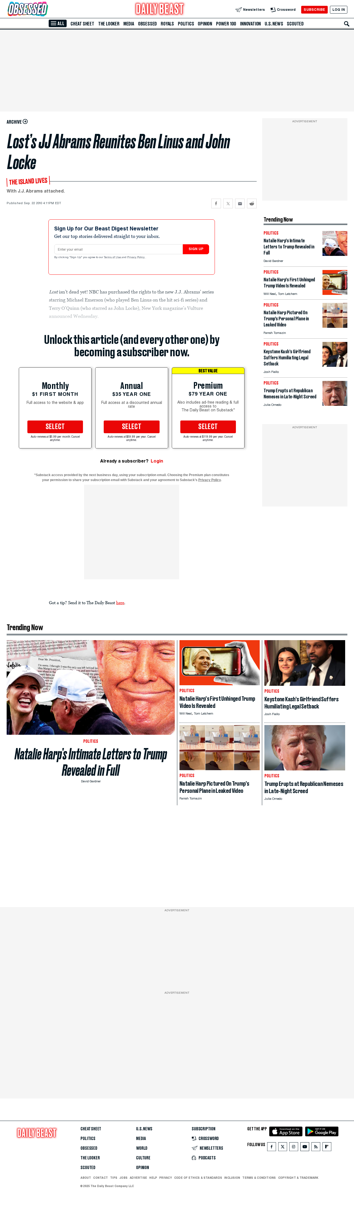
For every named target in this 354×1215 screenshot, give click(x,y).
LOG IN (338, 9)
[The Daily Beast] (160, 9)
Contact (100, 1177)
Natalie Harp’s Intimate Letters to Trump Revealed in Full (91, 762)
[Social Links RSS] (315, 1148)
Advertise (138, 1177)
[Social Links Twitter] (282, 1148)
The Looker (108, 23)
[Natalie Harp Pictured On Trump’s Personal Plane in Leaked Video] (334, 326)
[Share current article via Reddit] (252, 203)
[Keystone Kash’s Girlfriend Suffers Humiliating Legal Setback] (334, 365)
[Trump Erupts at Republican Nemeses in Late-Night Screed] (334, 404)
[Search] (347, 24)
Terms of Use (113, 257)
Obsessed (147, 23)
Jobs (123, 1177)
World (141, 1148)
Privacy (165, 1177)
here (120, 602)
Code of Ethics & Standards (198, 1177)
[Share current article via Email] (240, 203)
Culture (143, 1158)
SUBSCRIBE (314, 9)
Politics (186, 23)
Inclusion (232, 1177)
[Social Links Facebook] (271, 1148)
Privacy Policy (136, 257)
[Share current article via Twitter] (228, 203)
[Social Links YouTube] (304, 1148)
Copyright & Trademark (298, 1177)
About (85, 1177)
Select (55, 426)
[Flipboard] (326, 1148)
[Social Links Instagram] (293, 1148)
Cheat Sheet (82, 23)
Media (128, 23)
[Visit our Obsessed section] (45, 9)
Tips (113, 1177)
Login (157, 461)
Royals (167, 23)
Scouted (295, 23)
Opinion (205, 23)
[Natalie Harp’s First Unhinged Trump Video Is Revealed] (334, 293)
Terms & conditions (259, 1177)
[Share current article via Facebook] (216, 203)
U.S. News (274, 23)
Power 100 (226, 23)
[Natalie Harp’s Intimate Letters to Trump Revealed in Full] (334, 254)
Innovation (250, 23)
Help (153, 1177)
